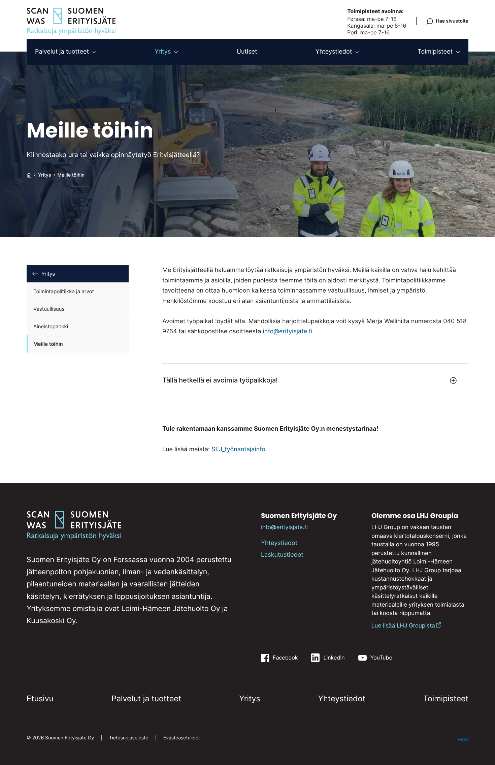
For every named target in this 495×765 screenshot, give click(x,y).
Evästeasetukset (181, 738)
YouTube (381, 657)
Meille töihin (48, 344)
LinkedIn (333, 657)
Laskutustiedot (282, 554)
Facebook (285, 657)
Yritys (48, 274)
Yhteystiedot (279, 543)
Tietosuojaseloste (128, 738)
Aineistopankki (50, 326)
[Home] (29, 175)
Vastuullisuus (48, 309)
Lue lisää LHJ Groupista (403, 625)
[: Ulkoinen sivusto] (463, 738)
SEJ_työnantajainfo (238, 449)
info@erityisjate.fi (287, 331)
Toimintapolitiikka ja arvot (63, 291)
